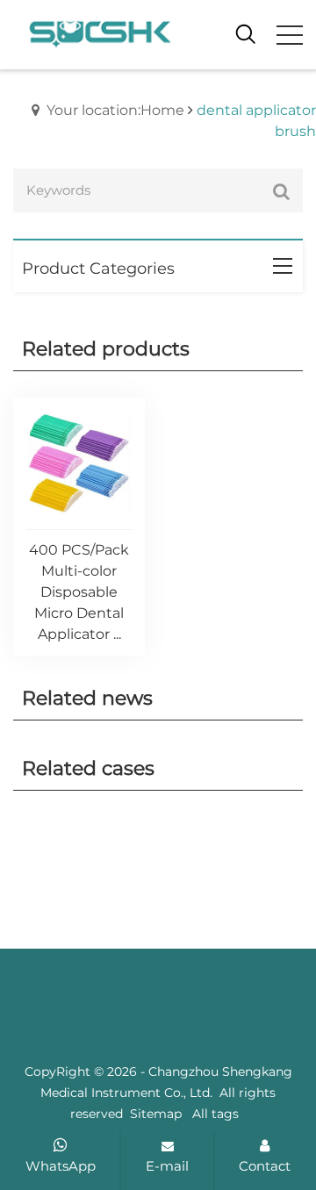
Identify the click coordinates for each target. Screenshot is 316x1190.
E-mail (167, 1166)
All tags (215, 1114)
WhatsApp (60, 1166)
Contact (265, 1166)
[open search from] (246, 33)
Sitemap (156, 1114)
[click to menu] (289, 35)
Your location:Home (115, 110)
